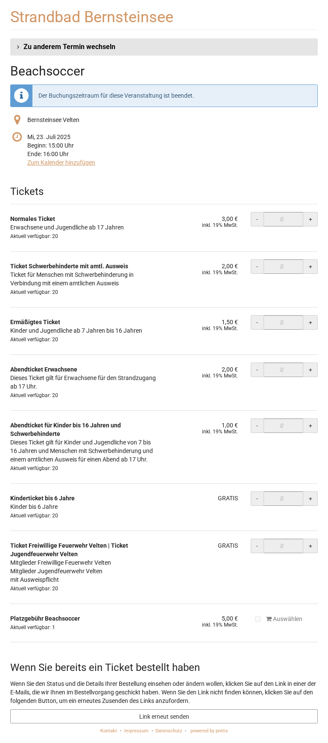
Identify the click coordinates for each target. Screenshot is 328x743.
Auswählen (287, 618)
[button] (164, 47)
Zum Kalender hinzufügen (61, 162)
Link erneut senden (164, 716)
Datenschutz (168, 731)
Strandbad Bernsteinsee (91, 17)
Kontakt (108, 731)
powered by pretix (209, 731)
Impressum (136, 731)
